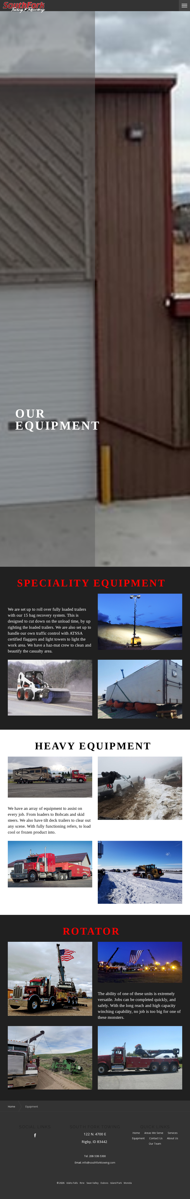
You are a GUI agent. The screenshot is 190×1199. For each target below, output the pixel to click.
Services (173, 1133)
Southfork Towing (24, 7)
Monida (128, 1183)
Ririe (82, 1183)
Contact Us (156, 1138)
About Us (172, 1138)
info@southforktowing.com (98, 1162)
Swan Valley (92, 1183)
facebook (35, 1135)
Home (136, 1133)
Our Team (155, 1143)
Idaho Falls (72, 1183)
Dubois (104, 1183)
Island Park (116, 1183)
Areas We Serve (153, 1133)
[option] (95, 419)
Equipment (138, 1138)
